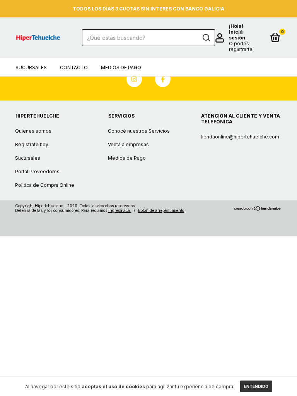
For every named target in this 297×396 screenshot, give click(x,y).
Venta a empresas (128, 144)
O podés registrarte (241, 46)
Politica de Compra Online (44, 185)
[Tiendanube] (258, 209)
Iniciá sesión (237, 35)
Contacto (74, 67)
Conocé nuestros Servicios (139, 131)
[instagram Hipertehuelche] (134, 79)
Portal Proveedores (37, 171)
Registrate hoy (31, 144)
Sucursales (31, 67)
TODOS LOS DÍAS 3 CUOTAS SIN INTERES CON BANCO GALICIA (148, 9)
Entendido (256, 386)
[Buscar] (206, 38)
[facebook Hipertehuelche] (163, 79)
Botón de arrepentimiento (161, 210)
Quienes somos (33, 131)
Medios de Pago (121, 67)
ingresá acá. (119, 210)
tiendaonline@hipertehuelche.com (240, 137)
